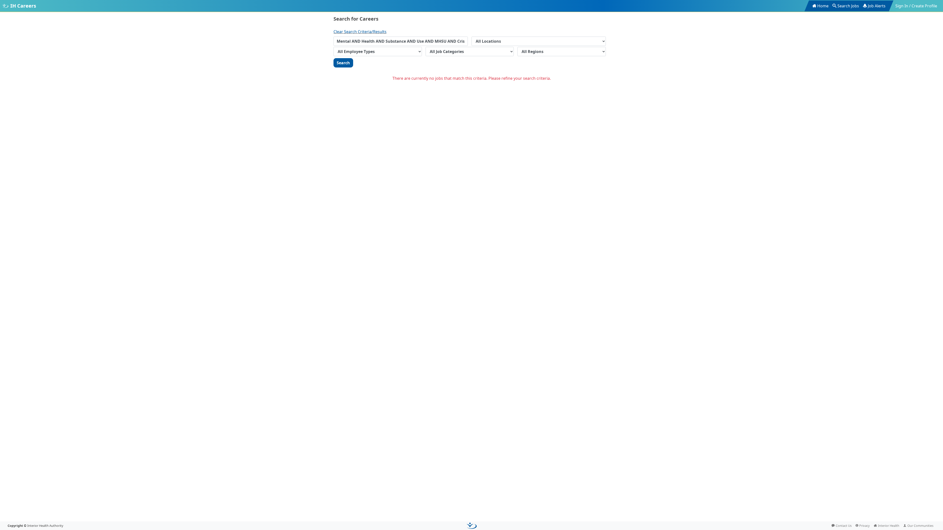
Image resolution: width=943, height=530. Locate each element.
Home (823, 6)
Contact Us (844, 525)
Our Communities (920, 525)
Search (343, 63)
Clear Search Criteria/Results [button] (360, 31)
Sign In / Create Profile (916, 6)
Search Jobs (848, 6)
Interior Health (888, 525)
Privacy (864, 525)
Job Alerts (877, 6)
